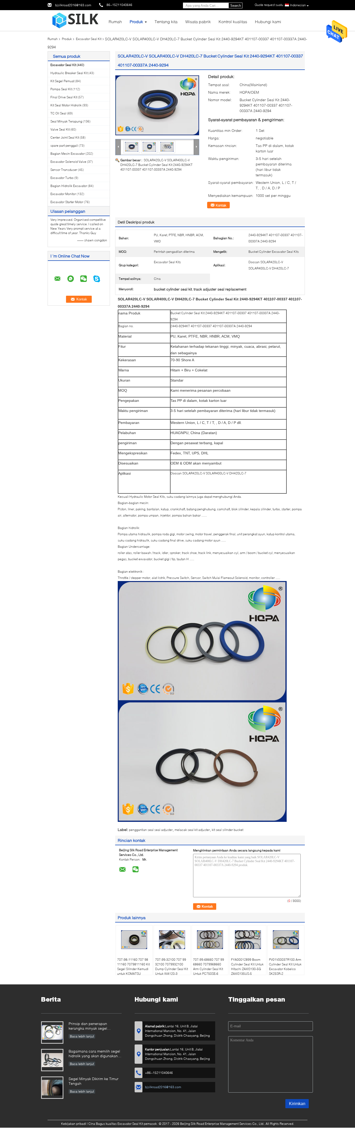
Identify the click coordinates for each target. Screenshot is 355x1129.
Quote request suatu (269, 5)
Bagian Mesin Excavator (67, 154)
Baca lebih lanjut (82, 1036)
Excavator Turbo (62, 178)
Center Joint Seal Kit (64, 137)
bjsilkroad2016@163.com (73, 5)
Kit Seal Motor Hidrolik (66, 105)
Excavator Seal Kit (88, 39)
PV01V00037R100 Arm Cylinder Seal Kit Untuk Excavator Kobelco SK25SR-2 (285, 967)
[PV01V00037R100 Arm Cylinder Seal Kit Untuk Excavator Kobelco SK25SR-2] (286, 940)
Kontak (221, 205)
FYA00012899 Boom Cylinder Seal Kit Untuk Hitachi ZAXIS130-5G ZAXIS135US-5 (247, 967)
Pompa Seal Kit (61, 89)
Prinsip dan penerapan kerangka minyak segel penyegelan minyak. (88, 1026)
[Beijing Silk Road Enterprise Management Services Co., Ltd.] (76, 20)
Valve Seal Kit (60, 129)
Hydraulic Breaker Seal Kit (69, 73)
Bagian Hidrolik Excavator (68, 186)
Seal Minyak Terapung (66, 121)
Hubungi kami (268, 21)
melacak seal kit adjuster (192, 830)
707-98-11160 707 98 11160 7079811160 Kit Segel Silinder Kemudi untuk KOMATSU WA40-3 (133, 969)
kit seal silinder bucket (227, 830)
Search (235, 6)
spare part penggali (64, 145)
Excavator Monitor (63, 194)
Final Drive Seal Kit (63, 97)
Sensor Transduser (63, 170)
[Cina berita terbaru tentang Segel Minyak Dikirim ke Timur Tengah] (52, 1087)
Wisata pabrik (198, 21)
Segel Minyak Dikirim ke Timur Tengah (94, 1081)
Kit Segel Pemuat (62, 81)
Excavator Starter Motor (66, 202)
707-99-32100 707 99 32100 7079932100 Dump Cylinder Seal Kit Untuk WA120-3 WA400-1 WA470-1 (171, 969)
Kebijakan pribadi (73, 1124)
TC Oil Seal (58, 113)
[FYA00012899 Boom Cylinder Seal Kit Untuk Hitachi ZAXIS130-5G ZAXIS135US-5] (248, 940)
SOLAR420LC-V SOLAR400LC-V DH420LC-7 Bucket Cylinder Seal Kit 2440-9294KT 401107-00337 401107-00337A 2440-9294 (156, 164)
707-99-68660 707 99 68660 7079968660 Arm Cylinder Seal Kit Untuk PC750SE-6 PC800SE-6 (208, 969)
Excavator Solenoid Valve (68, 162)
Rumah (115, 21)
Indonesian (298, 5)
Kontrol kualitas (233, 21)
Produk (136, 21)
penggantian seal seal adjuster (151, 830)
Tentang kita (166, 21)
